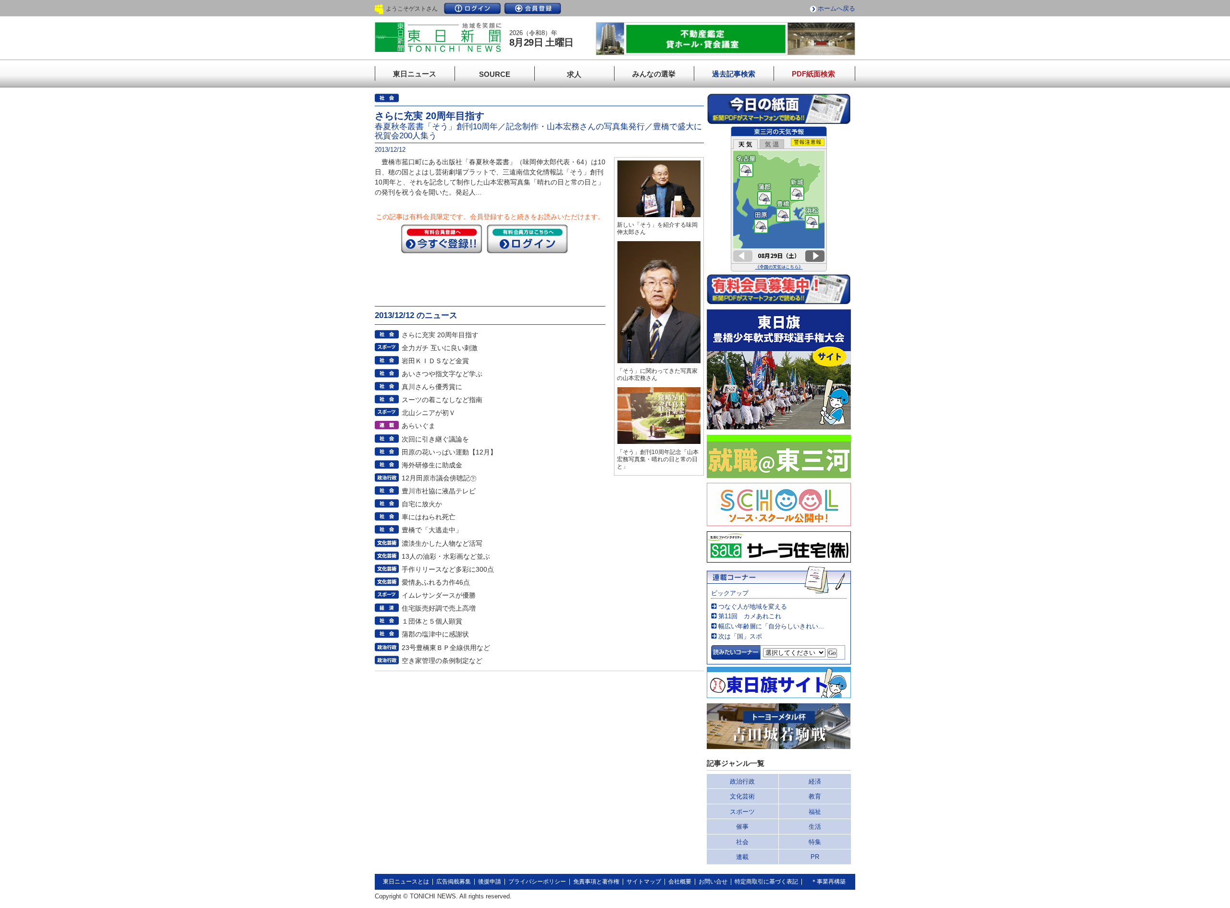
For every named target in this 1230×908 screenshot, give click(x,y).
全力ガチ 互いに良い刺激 (440, 348)
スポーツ (742, 811)
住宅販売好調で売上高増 (439, 608)
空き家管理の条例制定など (442, 660)
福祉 (815, 811)
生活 (815, 826)
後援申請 (489, 881)
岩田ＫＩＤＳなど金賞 (435, 361)
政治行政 (742, 781)
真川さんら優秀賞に (432, 387)
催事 (742, 826)
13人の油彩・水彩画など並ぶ (446, 556)
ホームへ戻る (836, 8)
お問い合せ (713, 881)
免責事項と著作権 (596, 881)
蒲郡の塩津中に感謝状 (435, 634)
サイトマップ (644, 881)
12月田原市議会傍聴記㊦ (439, 478)
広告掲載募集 (453, 881)
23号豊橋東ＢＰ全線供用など (446, 647)
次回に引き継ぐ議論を (435, 439)
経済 (815, 781)
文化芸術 (742, 796)
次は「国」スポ (740, 636)
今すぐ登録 (441, 238)
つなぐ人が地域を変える (752, 606)
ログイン (472, 8)
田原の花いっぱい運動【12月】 (449, 452)
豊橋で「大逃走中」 (432, 530)
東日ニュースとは (406, 881)
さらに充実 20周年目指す (440, 335)
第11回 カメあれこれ (749, 616)
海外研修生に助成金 (432, 465)
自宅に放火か (422, 504)
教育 (815, 796)
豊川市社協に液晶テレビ (439, 491)
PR (815, 856)
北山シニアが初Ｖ (428, 413)
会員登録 (532, 8)
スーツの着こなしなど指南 (442, 400)
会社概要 (679, 881)
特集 (815, 842)
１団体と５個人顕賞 (432, 621)
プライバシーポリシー (537, 881)
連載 (742, 856)
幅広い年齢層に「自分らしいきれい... (771, 626)
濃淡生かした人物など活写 (442, 543)
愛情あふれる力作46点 (436, 582)
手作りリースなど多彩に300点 (448, 569)
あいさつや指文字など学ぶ (442, 374)
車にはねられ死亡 (428, 517)
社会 (742, 842)
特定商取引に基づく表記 (766, 881)
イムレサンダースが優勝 (439, 595)
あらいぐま (418, 425)
